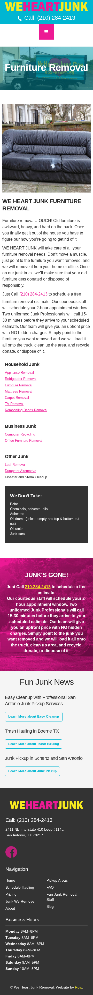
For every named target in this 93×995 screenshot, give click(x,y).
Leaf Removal (15, 465)
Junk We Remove (19, 901)
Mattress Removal (18, 391)
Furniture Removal (18, 385)
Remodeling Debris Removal (26, 410)
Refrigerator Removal (20, 379)
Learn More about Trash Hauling (33, 744)
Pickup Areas (57, 880)
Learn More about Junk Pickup (32, 771)
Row (78, 987)
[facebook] (11, 852)
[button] (46, 32)
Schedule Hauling (19, 887)
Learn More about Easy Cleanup (33, 716)
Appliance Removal (19, 372)
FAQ (50, 887)
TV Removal (14, 404)
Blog (50, 906)
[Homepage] (46, 808)
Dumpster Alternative (20, 471)
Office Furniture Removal (23, 441)
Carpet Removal (17, 398)
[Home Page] (46, 6)
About (10, 908)
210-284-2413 (38, 587)
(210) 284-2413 (33, 294)
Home (10, 880)
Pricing (11, 894)
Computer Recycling (20, 434)
